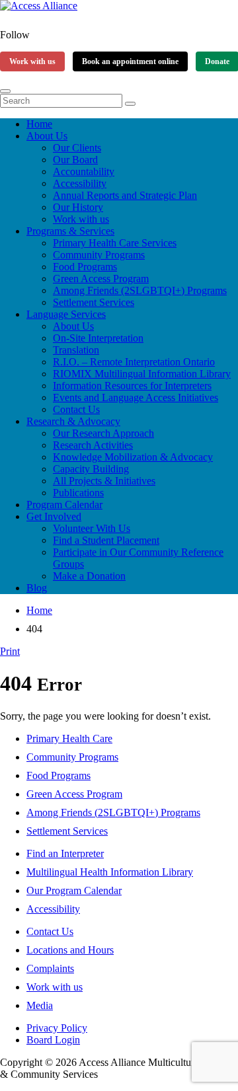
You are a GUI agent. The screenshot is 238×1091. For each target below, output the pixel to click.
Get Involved (53, 516)
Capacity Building (91, 468)
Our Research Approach (103, 433)
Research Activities (93, 445)
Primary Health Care (69, 738)
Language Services (66, 314)
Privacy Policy (56, 1028)
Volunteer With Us (91, 528)
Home (39, 124)
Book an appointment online (130, 61)
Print (10, 651)
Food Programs (85, 266)
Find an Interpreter (65, 853)
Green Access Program (101, 278)
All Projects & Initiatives (104, 480)
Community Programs (99, 254)
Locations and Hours (70, 950)
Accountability (83, 171)
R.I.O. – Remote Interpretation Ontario (134, 361)
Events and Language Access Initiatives (135, 397)
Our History (78, 207)
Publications (78, 492)
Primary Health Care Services (115, 242)
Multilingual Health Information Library (109, 872)
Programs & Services (70, 231)
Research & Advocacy (73, 421)
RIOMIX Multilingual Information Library (142, 373)
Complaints (50, 968)
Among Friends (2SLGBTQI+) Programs (140, 290)
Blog (36, 587)
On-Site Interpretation (98, 338)
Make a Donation (89, 576)
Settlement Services (93, 302)
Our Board (75, 159)
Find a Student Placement (106, 540)
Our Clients (77, 147)
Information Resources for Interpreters (132, 385)
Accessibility (79, 183)
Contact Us (76, 409)
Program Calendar (64, 504)
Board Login (53, 1039)
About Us (46, 135)
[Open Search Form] (5, 91)
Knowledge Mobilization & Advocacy (133, 457)
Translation (76, 350)
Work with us (32, 61)
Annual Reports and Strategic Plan (125, 195)
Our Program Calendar (74, 890)
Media (39, 1005)
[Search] (130, 104)
